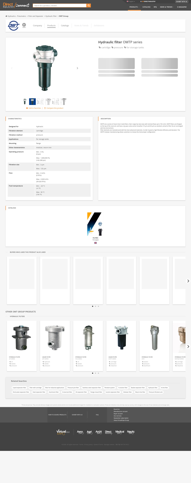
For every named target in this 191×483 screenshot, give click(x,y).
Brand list (117, 409)
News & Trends (166, 7)
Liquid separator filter (19, 388)
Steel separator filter (39, 392)
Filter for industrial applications (54, 388)
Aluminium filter (54, 392)
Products (134, 7)
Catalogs (146, 7)
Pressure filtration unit (155, 392)
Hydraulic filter (152, 388)
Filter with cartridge (36, 388)
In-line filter (164, 388)
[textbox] (60, 5)
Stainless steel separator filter (91, 388)
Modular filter (127, 392)
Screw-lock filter (67, 392)
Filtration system (109, 388)
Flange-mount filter (96, 392)
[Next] (77, 68)
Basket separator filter (138, 388)
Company (37, 25)
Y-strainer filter (122, 388)
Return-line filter (140, 392)
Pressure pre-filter (73, 388)
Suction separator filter (113, 392)
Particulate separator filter (21, 392)
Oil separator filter (81, 392)
